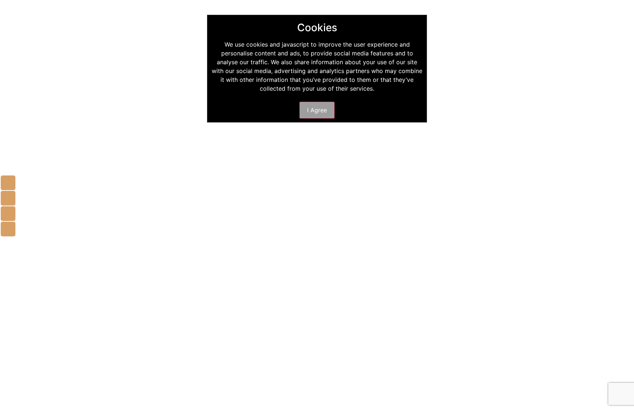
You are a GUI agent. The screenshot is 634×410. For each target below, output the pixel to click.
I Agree (317, 110)
